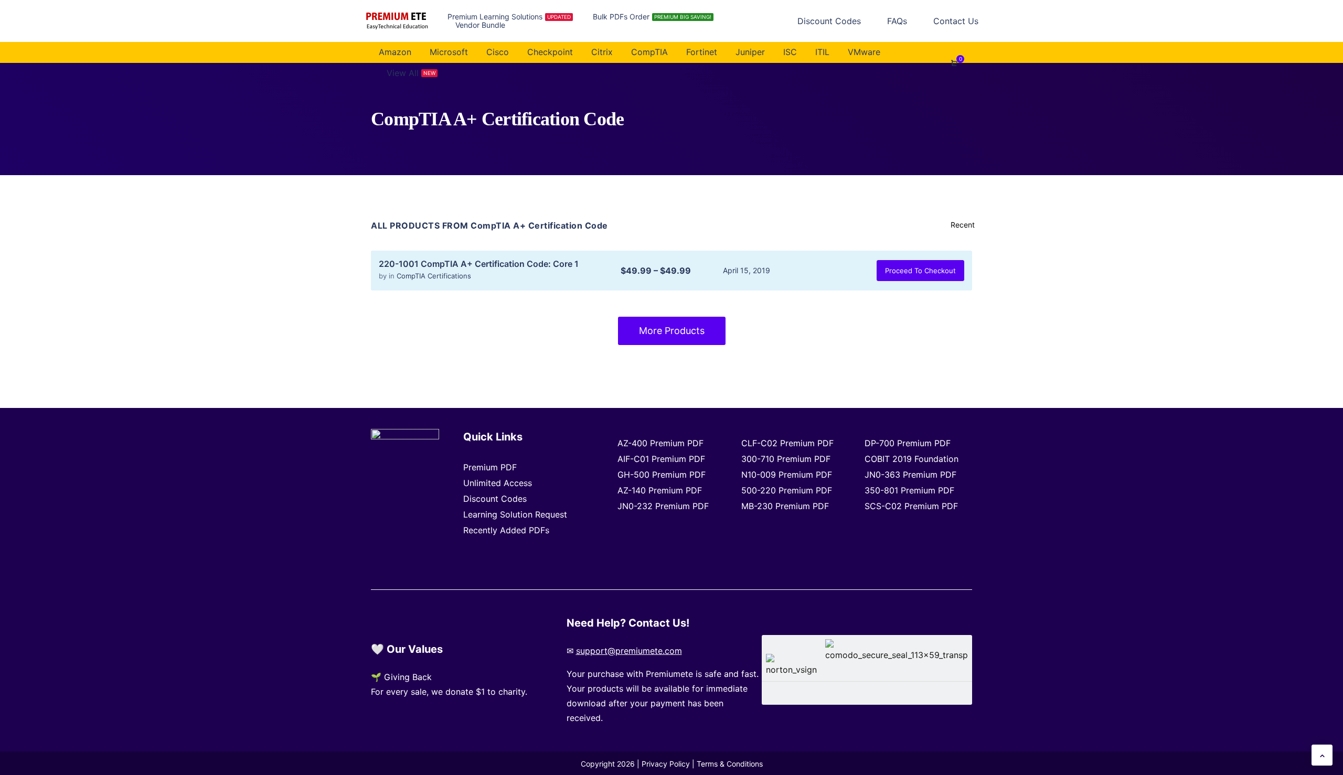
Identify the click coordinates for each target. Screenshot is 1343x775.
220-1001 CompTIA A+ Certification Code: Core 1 (479, 264)
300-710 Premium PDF (785, 459)
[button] (1322, 755)
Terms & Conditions (730, 763)
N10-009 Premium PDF (786, 474)
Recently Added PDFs (506, 530)
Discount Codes (495, 498)
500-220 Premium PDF (786, 490)
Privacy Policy (666, 763)
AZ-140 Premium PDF (659, 490)
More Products (672, 330)
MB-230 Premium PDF (785, 506)
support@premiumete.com (629, 650)
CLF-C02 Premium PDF (787, 443)
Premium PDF (490, 467)
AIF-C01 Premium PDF (661, 459)
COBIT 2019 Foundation (911, 459)
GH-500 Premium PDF (661, 474)
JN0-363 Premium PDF (910, 474)
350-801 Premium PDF (909, 490)
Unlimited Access (497, 483)
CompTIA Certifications (434, 276)
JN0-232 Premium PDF (663, 506)
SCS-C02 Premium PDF (911, 506)
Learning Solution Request (515, 514)
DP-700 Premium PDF (908, 443)
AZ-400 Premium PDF (660, 443)
